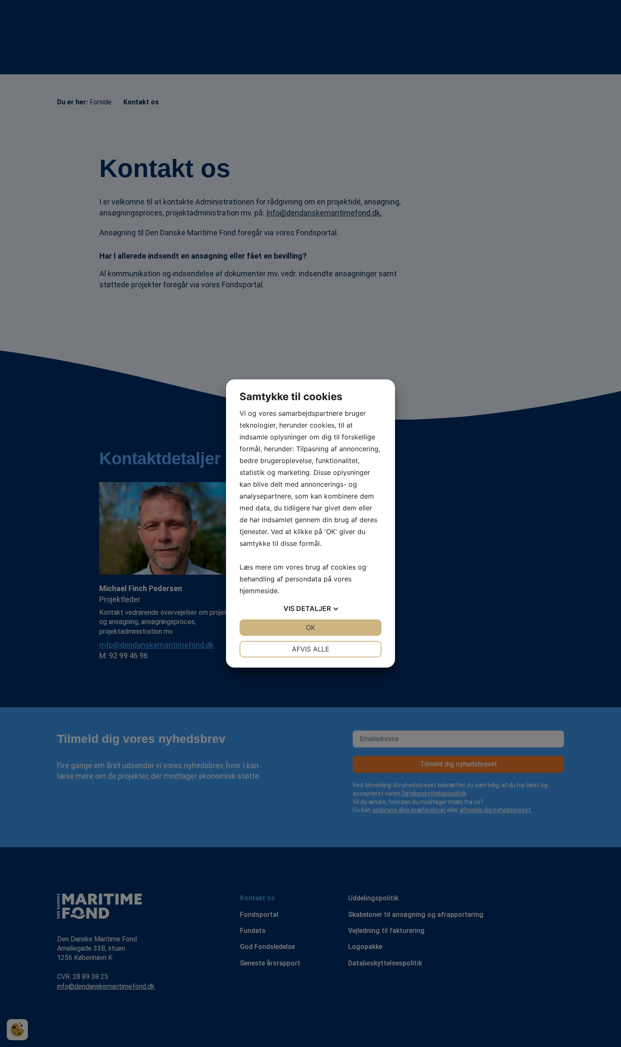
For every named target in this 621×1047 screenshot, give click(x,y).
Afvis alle (311, 649)
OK (310, 627)
